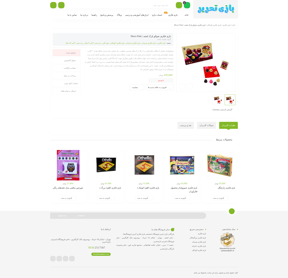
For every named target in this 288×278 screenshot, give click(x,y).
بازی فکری (226, 25)
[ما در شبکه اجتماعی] (53, 5)
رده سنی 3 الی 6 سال (93, 43)
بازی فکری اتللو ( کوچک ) (148, 187)
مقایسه (135, 87)
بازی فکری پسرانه (149, 43)
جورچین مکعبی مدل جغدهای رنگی (68, 187)
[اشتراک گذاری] (190, 87)
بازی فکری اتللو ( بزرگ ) (110, 187)
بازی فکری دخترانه (133, 43)
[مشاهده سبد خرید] (187, 6)
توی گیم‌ (106, 43)
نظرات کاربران (228, 125)
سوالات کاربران (207, 125)
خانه (233, 25)
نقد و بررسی (186, 125)
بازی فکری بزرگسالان (198, 238)
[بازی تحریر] (215, 9)
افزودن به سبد (218, 198)
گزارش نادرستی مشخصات (222, 109)
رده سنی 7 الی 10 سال (74, 43)
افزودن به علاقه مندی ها (157, 87)
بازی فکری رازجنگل (226, 187)
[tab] (228, 125)
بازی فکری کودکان (214, 25)
